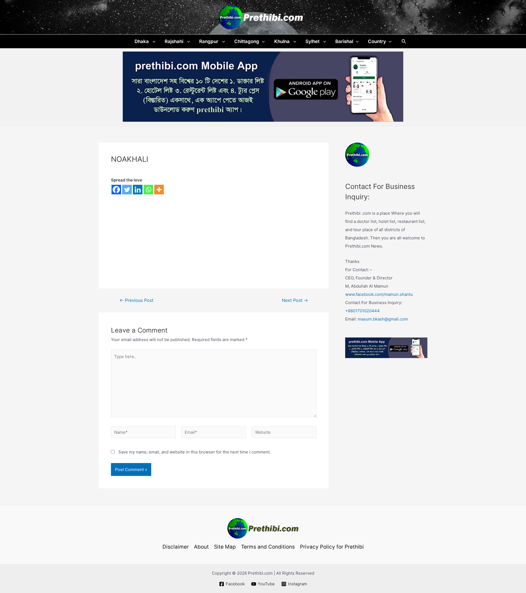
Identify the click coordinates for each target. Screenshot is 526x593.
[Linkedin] (137, 189)
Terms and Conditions (268, 547)
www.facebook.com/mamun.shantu (379, 294)
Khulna (282, 41)
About (201, 547)
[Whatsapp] (148, 189)
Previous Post (136, 300)
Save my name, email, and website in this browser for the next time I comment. (194, 452)
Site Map (225, 547)
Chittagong (246, 41)
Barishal (344, 41)
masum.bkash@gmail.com (383, 319)
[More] (159, 189)
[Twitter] (127, 189)
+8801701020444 (362, 310)
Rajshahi (174, 41)
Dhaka (142, 41)
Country (377, 41)
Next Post (295, 300)
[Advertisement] (213, 235)
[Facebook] (116, 189)
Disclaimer (175, 547)
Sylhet (313, 41)
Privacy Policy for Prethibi (332, 547)
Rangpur (209, 41)
